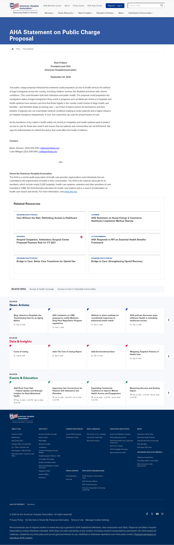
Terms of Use (77, 519)
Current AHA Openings (73, 434)
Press (18, 49)
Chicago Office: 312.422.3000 (21, 444)
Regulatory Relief (44, 471)
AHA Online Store (17, 440)
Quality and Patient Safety (47, 462)
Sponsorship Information (118, 452)
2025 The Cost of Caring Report (67, 351)
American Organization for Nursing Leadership (93, 489)
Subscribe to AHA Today (145, 434)
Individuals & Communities (139, 13)
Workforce (42, 477)
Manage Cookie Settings (97, 519)
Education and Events (119, 429)
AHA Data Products (93, 440)
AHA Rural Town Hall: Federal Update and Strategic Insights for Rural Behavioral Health (28, 392)
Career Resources (65, 13)
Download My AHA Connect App (148, 440)
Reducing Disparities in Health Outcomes (48, 467)
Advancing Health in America (149, 452)
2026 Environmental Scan (103, 351)
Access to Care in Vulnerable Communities (77, 288)
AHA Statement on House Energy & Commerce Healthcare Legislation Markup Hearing (116, 219)
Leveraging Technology (46, 459)
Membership (16, 437)
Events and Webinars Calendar (120, 434)
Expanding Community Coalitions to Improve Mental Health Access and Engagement (106, 391)
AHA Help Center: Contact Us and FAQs (23, 455)
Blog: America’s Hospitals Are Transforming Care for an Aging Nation (28, 318)
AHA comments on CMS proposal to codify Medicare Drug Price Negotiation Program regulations (67, 319)
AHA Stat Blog (141, 444)
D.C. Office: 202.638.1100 (20, 447)
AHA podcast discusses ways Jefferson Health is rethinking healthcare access (144, 318)
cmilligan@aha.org (48, 151)
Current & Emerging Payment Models (48, 451)
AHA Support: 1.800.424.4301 (21, 450)
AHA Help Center (94, 5)
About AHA (16, 429)
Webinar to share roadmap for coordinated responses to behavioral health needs (105, 318)
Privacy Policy (16, 519)
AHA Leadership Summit (118, 437)
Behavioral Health (44, 444)
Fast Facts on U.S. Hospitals (96, 434)
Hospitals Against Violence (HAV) (49, 456)
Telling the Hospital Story (145, 457)
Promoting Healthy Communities (147, 460)
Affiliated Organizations (93, 471)
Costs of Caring (21, 351)
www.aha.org (70, 191)
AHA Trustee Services (89, 484)
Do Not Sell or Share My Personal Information (47, 519)
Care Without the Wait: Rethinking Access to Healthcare (47, 217)
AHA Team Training (116, 446)
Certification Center (72, 437)
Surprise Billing (43, 474)
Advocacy (48, 13)
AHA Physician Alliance (89, 481)
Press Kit (69, 479)
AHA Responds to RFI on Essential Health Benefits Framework (118, 241)
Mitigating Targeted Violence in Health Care (144, 353)
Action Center (43, 437)
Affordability (42, 440)
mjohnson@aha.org (49, 148)
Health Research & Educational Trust (92, 477)
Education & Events (105, 13)
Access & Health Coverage (42, 288)
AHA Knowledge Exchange (119, 449)
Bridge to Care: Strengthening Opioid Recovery (116, 261)
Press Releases (28, 49)
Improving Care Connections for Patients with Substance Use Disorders (67, 391)
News (121, 13)
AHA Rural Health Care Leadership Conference (121, 442)
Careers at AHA (17, 434)
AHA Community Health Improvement (145, 465)
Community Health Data (94, 437)
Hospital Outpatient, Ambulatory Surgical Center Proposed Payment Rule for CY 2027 (43, 241)
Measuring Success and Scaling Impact (145, 389)
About (67, 5)
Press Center (78, 5)
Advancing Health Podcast (146, 437)
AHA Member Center (52, 5)
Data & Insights (84, 13)
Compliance (42, 447)
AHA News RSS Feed (144, 447)
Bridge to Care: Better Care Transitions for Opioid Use (46, 261)
